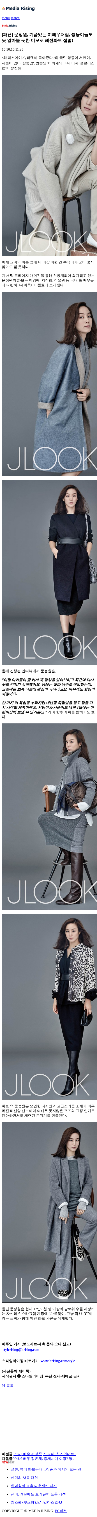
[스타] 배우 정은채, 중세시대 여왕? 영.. (43, 1459)
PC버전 (61, 1511)
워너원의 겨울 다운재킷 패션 (34, 1486)
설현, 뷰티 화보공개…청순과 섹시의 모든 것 (46, 1469)
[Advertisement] (38, 1398)
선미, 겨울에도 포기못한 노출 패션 (38, 1494)
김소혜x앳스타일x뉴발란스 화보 (36, 1502)
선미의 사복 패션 (24, 1477)
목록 (10, 1385)
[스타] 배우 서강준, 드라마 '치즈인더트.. (44, 1454)
